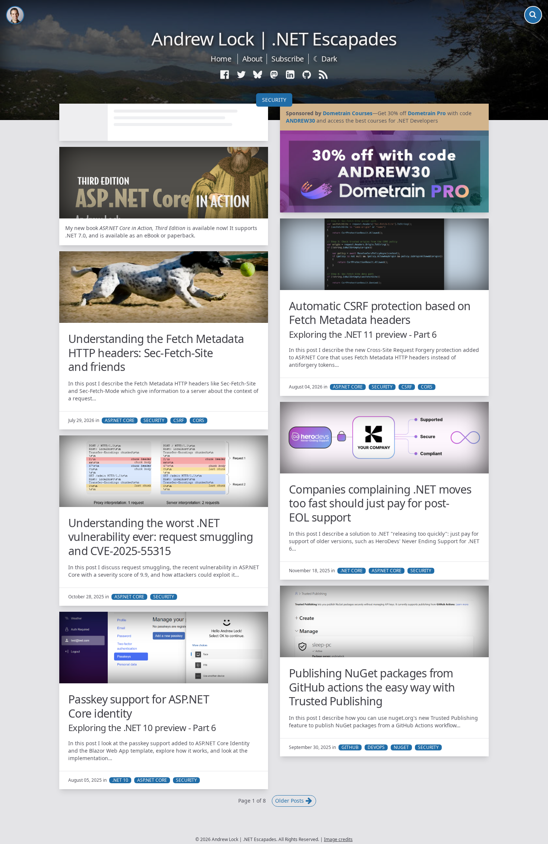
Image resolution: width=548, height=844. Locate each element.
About (252, 59)
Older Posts (290, 800)
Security (274, 99)
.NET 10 (120, 780)
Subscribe (287, 59)
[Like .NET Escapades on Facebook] (224, 74)
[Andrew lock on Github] (306, 74)
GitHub (350, 747)
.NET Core (351, 571)
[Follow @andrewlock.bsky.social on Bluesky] (257, 74)
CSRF (406, 387)
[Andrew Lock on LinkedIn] (290, 74)
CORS (426, 387)
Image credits (338, 839)
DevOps (376, 747)
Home (221, 59)
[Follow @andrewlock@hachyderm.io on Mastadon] (274, 74)
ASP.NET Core (348, 387)
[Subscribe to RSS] (323, 74)
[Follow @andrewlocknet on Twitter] (241, 74)
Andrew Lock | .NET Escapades (273, 39)
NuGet (401, 747)
